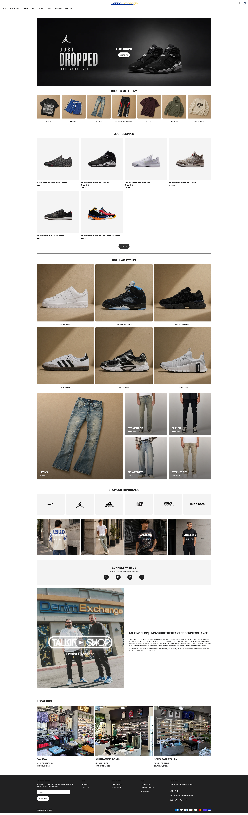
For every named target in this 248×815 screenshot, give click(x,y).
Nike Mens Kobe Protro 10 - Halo (138, 183)
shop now (124, 55)
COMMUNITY (58, 9)
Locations (85, 788)
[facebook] (118, 577)
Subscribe (43, 798)
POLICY (142, 781)
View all (124, 246)
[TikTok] (141, 577)
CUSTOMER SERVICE (116, 781)
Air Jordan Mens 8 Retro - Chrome (95, 183)
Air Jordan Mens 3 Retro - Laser (182, 183)
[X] (129, 577)
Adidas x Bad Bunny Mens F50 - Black (52, 183)
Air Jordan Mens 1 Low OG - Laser (50, 235)
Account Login (116, 788)
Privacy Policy (146, 784)
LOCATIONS (68, 9)
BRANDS (41, 9)
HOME (83, 781)
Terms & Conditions (147, 788)
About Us (85, 784)
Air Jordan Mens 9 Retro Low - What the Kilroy (100, 235)
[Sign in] (240, 3)
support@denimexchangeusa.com (181, 795)
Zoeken (37, 3)
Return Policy (145, 791)
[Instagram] (106, 577)
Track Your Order (117, 784)
